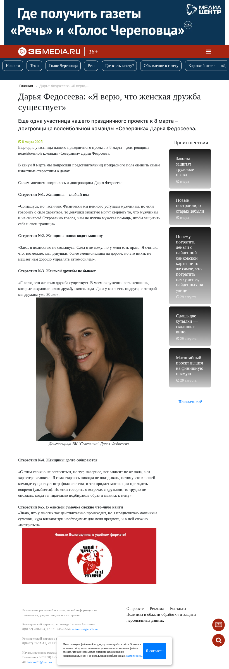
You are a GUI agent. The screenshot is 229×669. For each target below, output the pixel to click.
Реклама (157, 609)
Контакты (178, 609)
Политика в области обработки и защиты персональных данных (161, 617)
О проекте (135, 609)
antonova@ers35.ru (85, 629)
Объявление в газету (161, 66)
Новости (13, 66)
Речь (91, 66)
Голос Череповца (63, 66)
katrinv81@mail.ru (39, 662)
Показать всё (190, 402)
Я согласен (155, 651)
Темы (34, 66)
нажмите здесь (134, 655)
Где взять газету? (119, 66)
